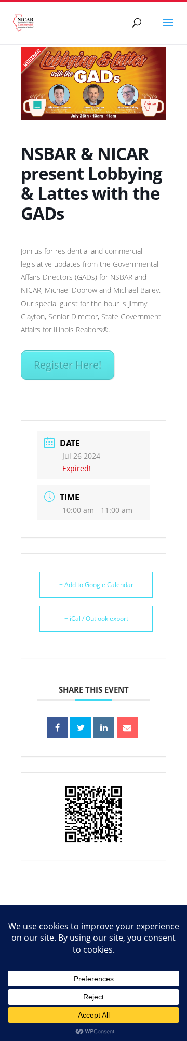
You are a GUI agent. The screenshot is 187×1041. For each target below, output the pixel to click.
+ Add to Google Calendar (96, 584)
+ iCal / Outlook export (96, 618)
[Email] (127, 727)
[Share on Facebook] (57, 727)
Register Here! (67, 365)
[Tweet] (80, 727)
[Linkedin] (104, 727)
